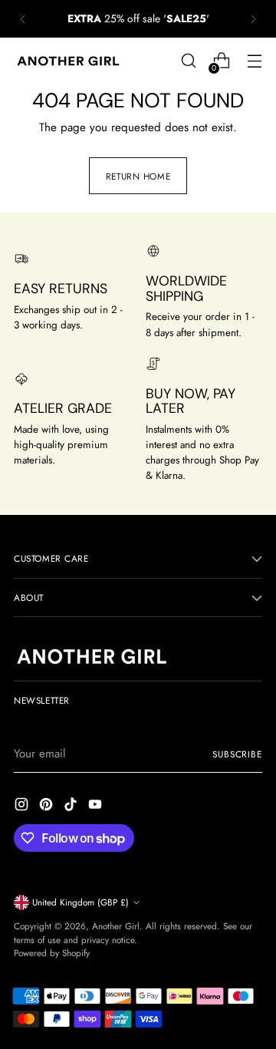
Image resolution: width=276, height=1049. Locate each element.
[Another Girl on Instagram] (23, 807)
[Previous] (23, 19)
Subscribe (237, 753)
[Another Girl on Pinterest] (47, 807)
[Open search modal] (188, 61)
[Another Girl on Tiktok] (72, 807)
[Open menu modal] (254, 61)
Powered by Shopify (52, 952)
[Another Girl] (71, 61)
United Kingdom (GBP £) (80, 902)
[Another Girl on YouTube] (96, 807)
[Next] (253, 19)
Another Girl (116, 925)
